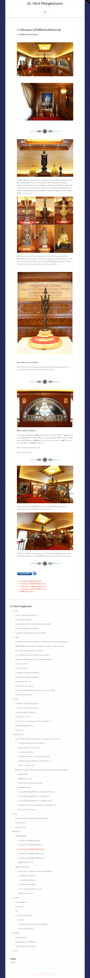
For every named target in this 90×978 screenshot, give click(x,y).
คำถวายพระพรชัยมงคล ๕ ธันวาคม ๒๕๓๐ (29, 650)
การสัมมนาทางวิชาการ (23, 717)
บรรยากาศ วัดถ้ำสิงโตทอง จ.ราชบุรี (30, 889)
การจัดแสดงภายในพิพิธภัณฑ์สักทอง (30, 845)
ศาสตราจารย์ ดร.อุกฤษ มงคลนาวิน (27, 615)
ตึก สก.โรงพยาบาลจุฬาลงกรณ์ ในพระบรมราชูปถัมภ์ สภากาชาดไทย (38, 739)
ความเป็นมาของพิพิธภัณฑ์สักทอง (30, 581)
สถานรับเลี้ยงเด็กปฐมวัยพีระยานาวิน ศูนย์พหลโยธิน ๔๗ (36, 792)
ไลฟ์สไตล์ (16, 933)
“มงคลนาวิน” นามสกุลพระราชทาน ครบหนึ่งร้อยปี (34, 871)
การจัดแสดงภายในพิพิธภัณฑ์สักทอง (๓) (32, 586)
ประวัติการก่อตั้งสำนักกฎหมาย (25, 712)
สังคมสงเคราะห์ (18, 734)
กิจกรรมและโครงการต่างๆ (27, 809)
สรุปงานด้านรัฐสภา (22, 668)
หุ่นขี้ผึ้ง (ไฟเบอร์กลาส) (26, 591)
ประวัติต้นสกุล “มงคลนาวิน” (27, 876)
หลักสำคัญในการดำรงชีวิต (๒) (25, 946)
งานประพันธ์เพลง (21, 902)
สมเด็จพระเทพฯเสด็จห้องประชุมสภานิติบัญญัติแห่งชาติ (33, 659)
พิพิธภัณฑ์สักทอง (21, 836)
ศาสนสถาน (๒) (20, 827)
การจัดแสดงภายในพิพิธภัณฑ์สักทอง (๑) (32, 584)
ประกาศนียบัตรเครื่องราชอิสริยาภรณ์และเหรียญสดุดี (33, 624)
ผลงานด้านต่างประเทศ (23, 681)
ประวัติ (15, 611)
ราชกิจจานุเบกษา (21, 664)
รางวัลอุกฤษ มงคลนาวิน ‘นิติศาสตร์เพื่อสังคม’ (33, 924)
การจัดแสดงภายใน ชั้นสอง (27, 884)
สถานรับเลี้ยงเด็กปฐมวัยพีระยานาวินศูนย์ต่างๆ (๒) (34, 801)
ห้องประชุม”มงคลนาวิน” (26, 765)
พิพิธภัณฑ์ (16, 831)
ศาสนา (15, 814)
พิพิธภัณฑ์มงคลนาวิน (22, 867)
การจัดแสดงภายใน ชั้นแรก (27, 880)
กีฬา (16, 911)
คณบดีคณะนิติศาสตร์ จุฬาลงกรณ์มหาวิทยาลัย (30, 633)
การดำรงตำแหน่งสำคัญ (23, 695)
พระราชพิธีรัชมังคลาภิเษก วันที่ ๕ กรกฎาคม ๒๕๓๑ (32, 655)
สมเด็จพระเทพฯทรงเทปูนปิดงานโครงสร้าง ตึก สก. (34, 761)
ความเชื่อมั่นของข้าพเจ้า (23, 620)
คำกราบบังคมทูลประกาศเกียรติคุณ (27, 628)
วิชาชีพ (15, 699)
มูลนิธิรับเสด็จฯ (23, 774)
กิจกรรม (15, 951)
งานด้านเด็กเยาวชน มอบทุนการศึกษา (30, 783)
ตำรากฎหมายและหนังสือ (23, 915)
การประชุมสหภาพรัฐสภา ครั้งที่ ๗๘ (27, 677)
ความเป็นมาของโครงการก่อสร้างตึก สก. (31, 743)
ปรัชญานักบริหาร (21, 937)
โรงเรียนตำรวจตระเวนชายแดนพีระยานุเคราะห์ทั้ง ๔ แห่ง (37, 805)
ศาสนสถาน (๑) (20, 823)
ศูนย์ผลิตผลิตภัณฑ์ (24, 787)
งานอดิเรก (16, 898)
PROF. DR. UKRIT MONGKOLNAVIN (45, 974)
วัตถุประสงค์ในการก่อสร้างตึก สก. (29, 748)
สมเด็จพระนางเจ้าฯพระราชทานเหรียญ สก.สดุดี (34, 756)
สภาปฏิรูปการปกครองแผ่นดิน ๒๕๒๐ (27, 672)
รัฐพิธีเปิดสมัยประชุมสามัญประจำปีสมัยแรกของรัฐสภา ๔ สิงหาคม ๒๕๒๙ (39, 646)
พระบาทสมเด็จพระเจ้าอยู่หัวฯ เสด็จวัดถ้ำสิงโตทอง (32, 818)
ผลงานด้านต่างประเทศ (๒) (24, 686)
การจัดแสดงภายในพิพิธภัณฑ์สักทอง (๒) (31, 849)
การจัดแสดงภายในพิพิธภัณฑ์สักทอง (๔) (32, 589)
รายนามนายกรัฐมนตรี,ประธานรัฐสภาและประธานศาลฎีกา (35, 690)
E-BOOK (21, 920)
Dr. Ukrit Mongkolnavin (45, 3)
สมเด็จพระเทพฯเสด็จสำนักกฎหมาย (27, 703)
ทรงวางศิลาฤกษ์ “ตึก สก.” (26, 752)
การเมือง (16, 637)
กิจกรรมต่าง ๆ (20, 730)
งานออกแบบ (19, 906)
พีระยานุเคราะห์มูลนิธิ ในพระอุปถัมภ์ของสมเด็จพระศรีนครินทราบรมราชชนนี (41, 770)
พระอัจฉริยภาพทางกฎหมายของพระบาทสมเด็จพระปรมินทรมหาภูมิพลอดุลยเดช (41, 642)
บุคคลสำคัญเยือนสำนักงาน (24, 726)
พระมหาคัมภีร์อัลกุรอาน (26, 929)
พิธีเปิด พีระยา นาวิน (25, 778)
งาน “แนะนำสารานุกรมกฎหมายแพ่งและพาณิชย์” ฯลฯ (33, 721)
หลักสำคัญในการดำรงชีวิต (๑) (25, 942)
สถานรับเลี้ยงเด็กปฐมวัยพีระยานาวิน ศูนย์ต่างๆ (33, 796)
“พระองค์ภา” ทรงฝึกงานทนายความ (27, 708)
